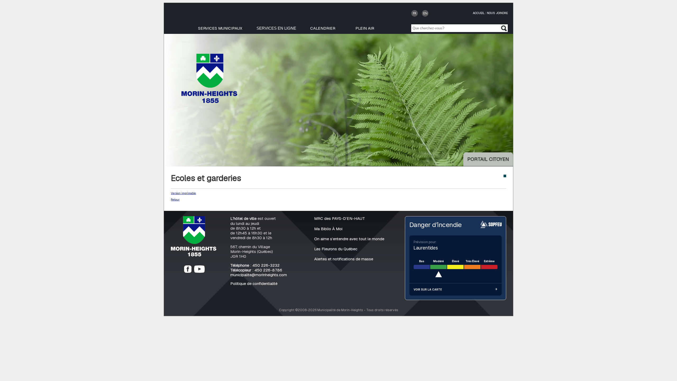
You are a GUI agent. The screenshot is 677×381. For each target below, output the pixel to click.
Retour (175, 199)
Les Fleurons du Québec (335, 248)
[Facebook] (187, 271)
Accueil (478, 13)
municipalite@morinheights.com (258, 274)
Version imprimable (183, 193)
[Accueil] (193, 254)
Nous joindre (497, 13)
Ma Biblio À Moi (328, 228)
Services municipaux (220, 28)
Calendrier (322, 28)
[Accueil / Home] (209, 101)
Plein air (364, 28)
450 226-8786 (268, 270)
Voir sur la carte (428, 289)
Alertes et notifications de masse (343, 258)
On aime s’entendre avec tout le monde (349, 238)
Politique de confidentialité (253, 283)
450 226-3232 (266, 265)
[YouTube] (199, 271)
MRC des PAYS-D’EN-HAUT (339, 218)
